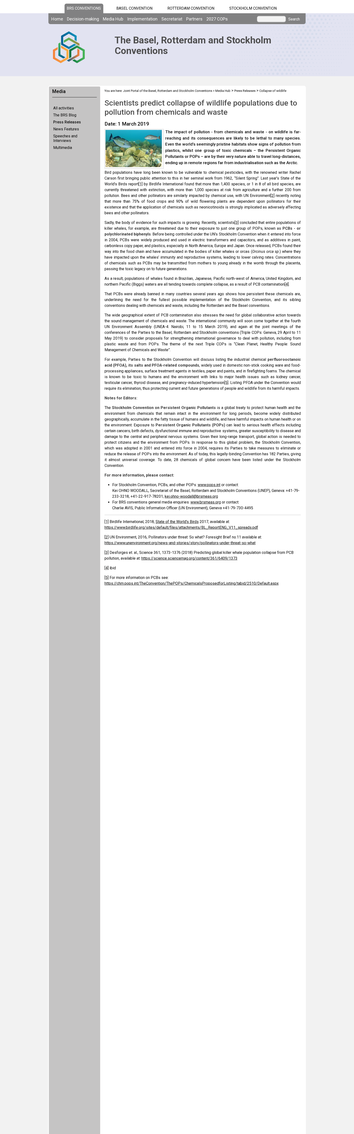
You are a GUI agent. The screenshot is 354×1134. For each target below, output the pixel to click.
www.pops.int (209, 485)
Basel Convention (134, 8)
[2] (272, 195)
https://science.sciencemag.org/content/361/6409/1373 (189, 558)
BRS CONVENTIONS (84, 8)
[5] (226, 382)
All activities (63, 108)
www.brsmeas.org (205, 502)
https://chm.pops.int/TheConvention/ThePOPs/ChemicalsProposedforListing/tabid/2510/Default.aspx (192, 583)
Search (294, 19)
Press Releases (67, 122)
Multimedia (62, 147)
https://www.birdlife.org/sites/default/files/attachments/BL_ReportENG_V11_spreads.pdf (181, 527)
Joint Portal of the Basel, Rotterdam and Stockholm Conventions (167, 91)
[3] (237, 222)
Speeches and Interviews (65, 138)
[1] (140, 184)
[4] (287, 284)
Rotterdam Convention (190, 8)
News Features (66, 129)
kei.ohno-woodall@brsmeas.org (191, 496)
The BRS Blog (64, 115)
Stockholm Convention (253, 8)
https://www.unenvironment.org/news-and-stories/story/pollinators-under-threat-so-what (180, 543)
